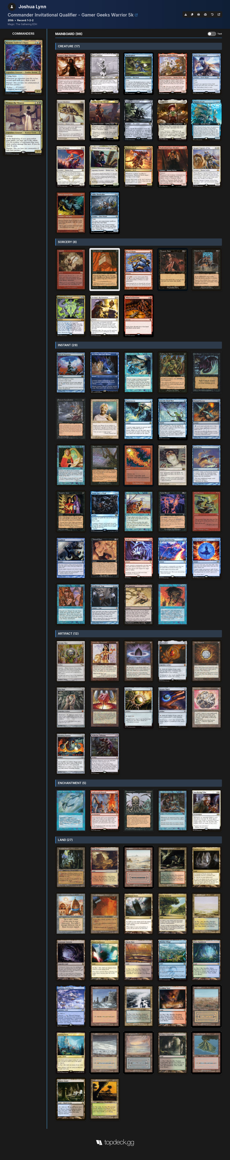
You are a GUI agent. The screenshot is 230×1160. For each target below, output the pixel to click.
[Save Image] (185, 14)
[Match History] (212, 14)
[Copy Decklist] (192, 14)
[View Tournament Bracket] (136, 15)
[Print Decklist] (198, 14)
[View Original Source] (219, 14)
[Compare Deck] (205, 14)
